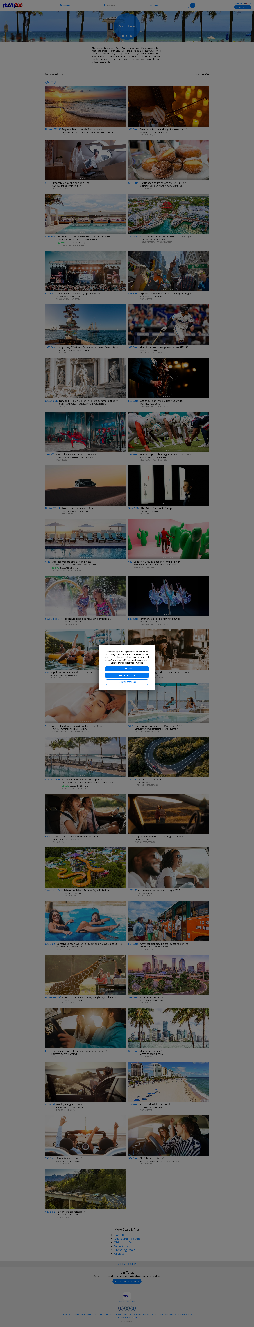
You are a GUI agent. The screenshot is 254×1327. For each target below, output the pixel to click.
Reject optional (127, 675)
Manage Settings (127, 682)
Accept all (127, 668)
